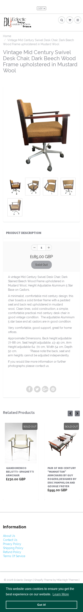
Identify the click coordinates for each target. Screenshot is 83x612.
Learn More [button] (61, 594)
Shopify (38, 579)
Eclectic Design (23, 579)
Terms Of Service (14, 556)
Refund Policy (12, 552)
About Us (9, 535)
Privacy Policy (12, 544)
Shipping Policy (13, 548)
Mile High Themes (67, 579)
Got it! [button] (41, 604)
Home (7, 36)
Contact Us (10, 540)
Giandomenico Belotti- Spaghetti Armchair (20, 472)
